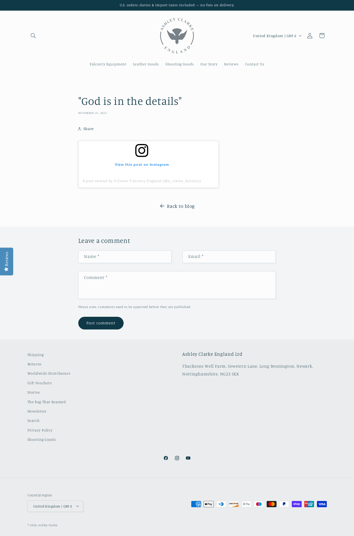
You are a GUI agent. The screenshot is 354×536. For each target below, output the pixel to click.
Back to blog (181, 206)
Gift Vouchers (39, 383)
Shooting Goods (41, 439)
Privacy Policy (40, 430)
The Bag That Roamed (46, 402)
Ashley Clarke (48, 525)
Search (33, 420)
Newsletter (37, 411)
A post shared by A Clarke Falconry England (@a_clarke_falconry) (142, 181)
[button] (33, 36)
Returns (34, 364)
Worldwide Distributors (48, 373)
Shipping (35, 354)
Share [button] (88, 128)
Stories (33, 392)
